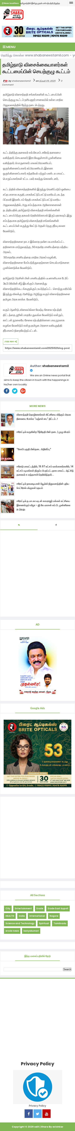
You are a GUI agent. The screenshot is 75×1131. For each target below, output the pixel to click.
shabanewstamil (55, 366)
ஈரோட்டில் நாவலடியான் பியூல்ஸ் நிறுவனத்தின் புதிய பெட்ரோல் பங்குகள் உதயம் (43, 486)
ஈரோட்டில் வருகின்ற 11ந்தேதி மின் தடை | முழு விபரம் (43, 432)
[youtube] (46, 1114)
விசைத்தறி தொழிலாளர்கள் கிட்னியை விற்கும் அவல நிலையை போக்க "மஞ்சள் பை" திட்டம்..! (44, 416)
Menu (10, 47)
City (7, 908)
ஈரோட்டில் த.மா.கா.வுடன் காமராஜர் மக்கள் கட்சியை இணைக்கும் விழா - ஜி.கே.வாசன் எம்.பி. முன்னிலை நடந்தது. (43, 505)
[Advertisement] (37, 837)
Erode (39, 908)
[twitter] (37, 1114)
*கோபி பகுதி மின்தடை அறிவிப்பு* (34, 449)
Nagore (54, 915)
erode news (12, 930)
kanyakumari (31, 930)
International (37, 915)
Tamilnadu (60, 923)
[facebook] (29, 1114)
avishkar (57, 1126)
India (22, 915)
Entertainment (23, 908)
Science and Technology (19, 923)
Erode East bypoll (58, 908)
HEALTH (9, 915)
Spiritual (44, 923)
